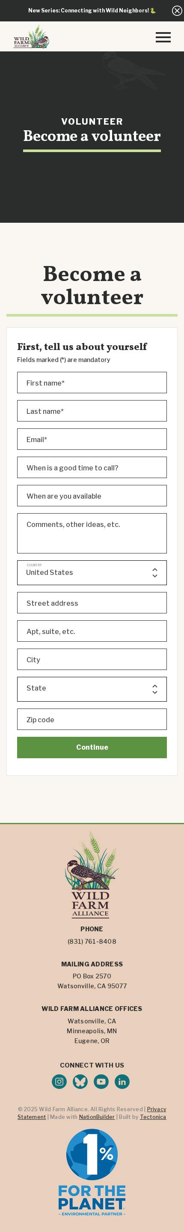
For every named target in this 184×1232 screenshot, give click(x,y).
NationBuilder (97, 1117)
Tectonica (153, 1117)
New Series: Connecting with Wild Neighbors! (88, 10)
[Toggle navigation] (163, 36)
